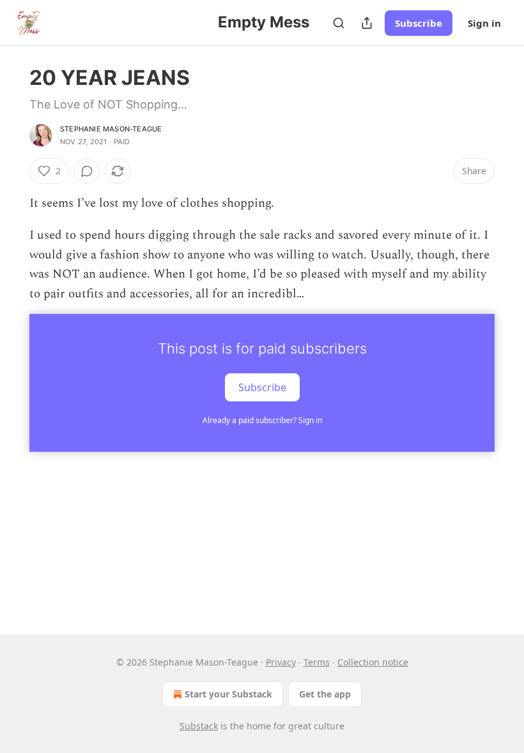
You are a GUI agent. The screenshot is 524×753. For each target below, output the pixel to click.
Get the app (325, 694)
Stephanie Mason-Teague (111, 128)
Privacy (281, 662)
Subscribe (418, 23)
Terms (317, 662)
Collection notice (372, 662)
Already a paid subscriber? (262, 420)
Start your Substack (228, 694)
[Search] (338, 23)
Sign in (484, 23)
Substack (199, 726)
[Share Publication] (367, 23)
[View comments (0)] (87, 171)
